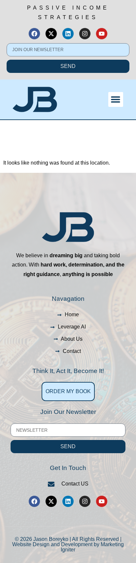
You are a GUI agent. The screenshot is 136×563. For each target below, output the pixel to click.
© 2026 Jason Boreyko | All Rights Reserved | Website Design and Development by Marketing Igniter (68, 544)
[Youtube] (102, 34)
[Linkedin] (68, 34)
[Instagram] (85, 34)
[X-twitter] (51, 34)
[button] (115, 99)
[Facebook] (34, 34)
